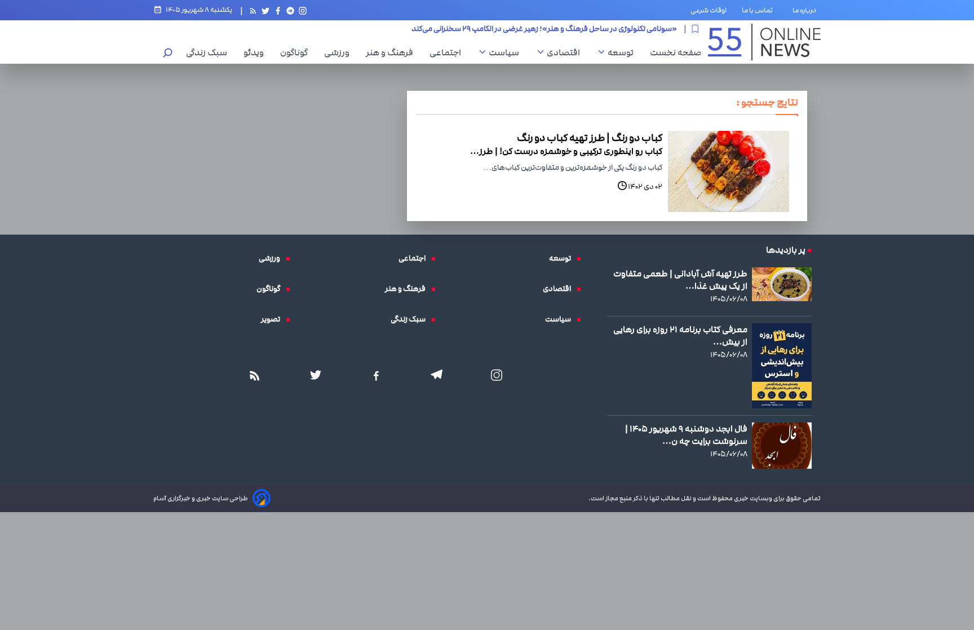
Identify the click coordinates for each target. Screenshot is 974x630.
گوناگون (296, 52)
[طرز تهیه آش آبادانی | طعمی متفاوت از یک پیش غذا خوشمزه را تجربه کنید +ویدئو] (782, 284)
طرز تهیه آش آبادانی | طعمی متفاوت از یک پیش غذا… (680, 279)
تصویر (273, 319)
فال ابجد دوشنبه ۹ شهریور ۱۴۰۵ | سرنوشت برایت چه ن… (686, 434)
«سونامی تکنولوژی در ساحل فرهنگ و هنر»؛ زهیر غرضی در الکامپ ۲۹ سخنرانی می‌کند (544, 28)
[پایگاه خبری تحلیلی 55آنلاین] (764, 42)
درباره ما (807, 10)
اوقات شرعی (708, 10)
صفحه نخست (675, 52)
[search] (168, 53)
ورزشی (339, 52)
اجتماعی (448, 52)
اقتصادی (566, 52)
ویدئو (256, 52)
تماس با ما (759, 10)
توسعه (623, 52)
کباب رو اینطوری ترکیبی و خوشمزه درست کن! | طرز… (566, 151)
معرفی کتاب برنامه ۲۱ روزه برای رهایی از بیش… (680, 335)
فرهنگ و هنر (392, 52)
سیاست (507, 52)
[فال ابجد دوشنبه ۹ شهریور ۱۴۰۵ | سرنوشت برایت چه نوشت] (782, 445)
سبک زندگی (209, 52)
